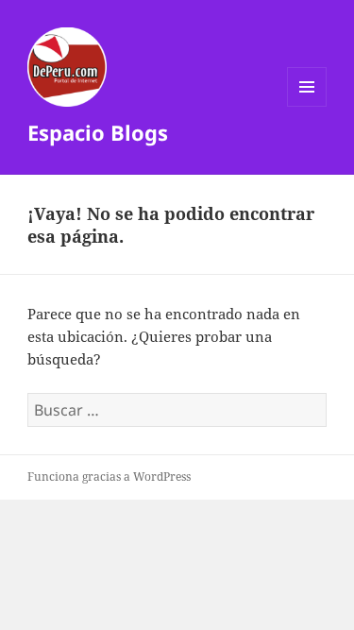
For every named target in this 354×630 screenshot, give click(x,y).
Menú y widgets (307, 106)
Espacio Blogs (97, 132)
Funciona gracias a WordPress (109, 476)
